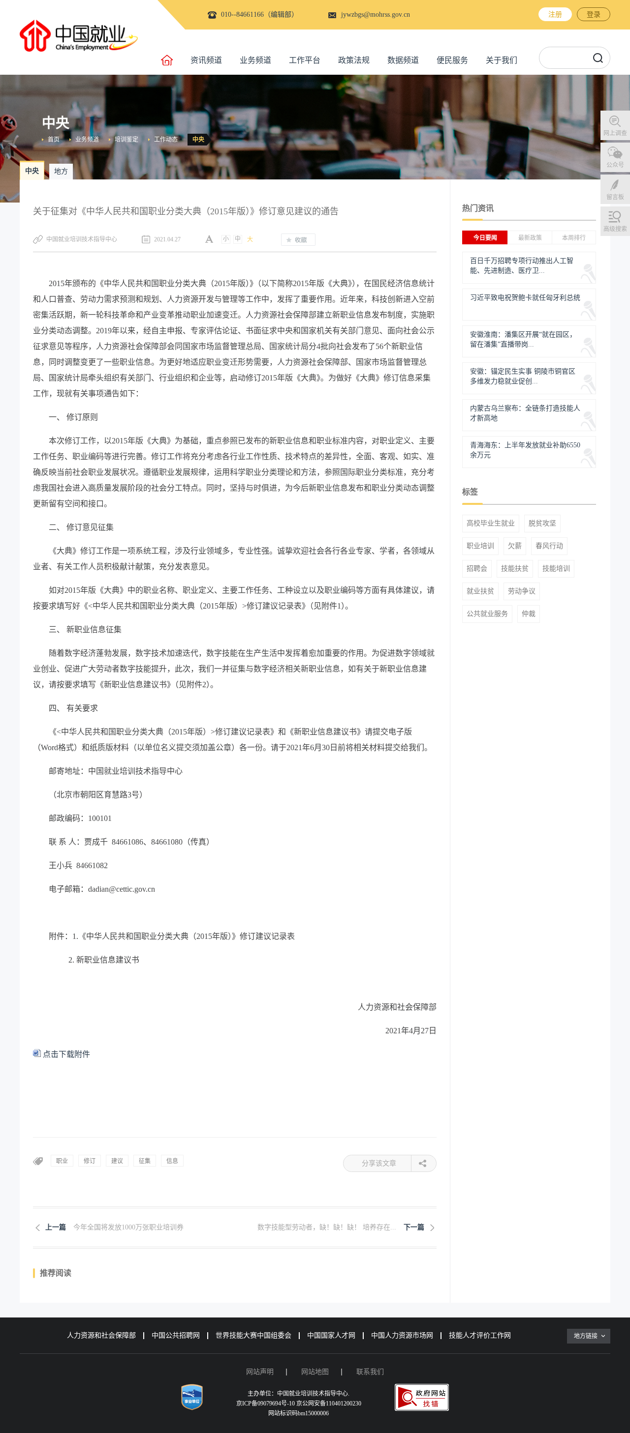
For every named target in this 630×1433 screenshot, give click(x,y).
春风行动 (549, 546)
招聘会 (477, 568)
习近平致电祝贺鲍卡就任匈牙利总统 (525, 297)
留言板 (615, 197)
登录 (593, 14)
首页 (54, 139)
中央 (198, 139)
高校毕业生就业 (491, 523)
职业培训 (480, 546)
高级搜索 (615, 229)
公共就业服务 (487, 614)
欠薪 (515, 546)
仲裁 (529, 614)
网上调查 (615, 133)
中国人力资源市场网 (402, 1335)
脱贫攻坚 (542, 523)
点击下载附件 (65, 1054)
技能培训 (556, 568)
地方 (61, 171)
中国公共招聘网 (176, 1335)
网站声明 (260, 1371)
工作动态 (166, 139)
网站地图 (315, 1371)
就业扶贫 (480, 591)
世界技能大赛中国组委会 (253, 1335)
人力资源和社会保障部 (101, 1335)
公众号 (615, 165)
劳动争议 (522, 591)
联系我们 (370, 1371)
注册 (555, 14)
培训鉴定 (126, 139)
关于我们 (501, 60)
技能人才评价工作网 (480, 1335)
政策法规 (354, 60)
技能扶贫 (515, 568)
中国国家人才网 (331, 1335)
